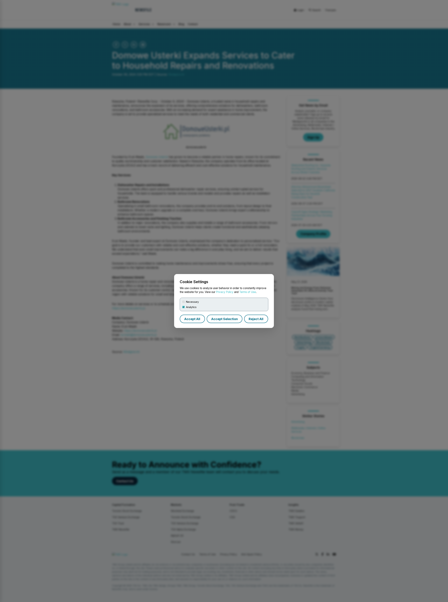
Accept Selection (224, 319)
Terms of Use (247, 292)
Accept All (192, 319)
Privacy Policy (224, 292)
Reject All (256, 319)
